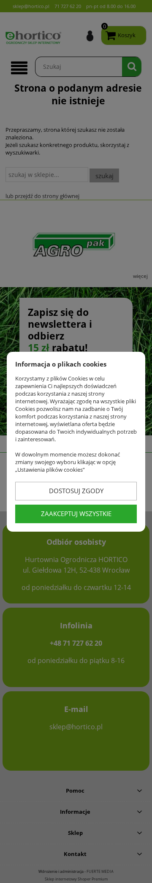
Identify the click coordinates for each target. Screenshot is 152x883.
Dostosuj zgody (76, 490)
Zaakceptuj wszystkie (76, 513)
